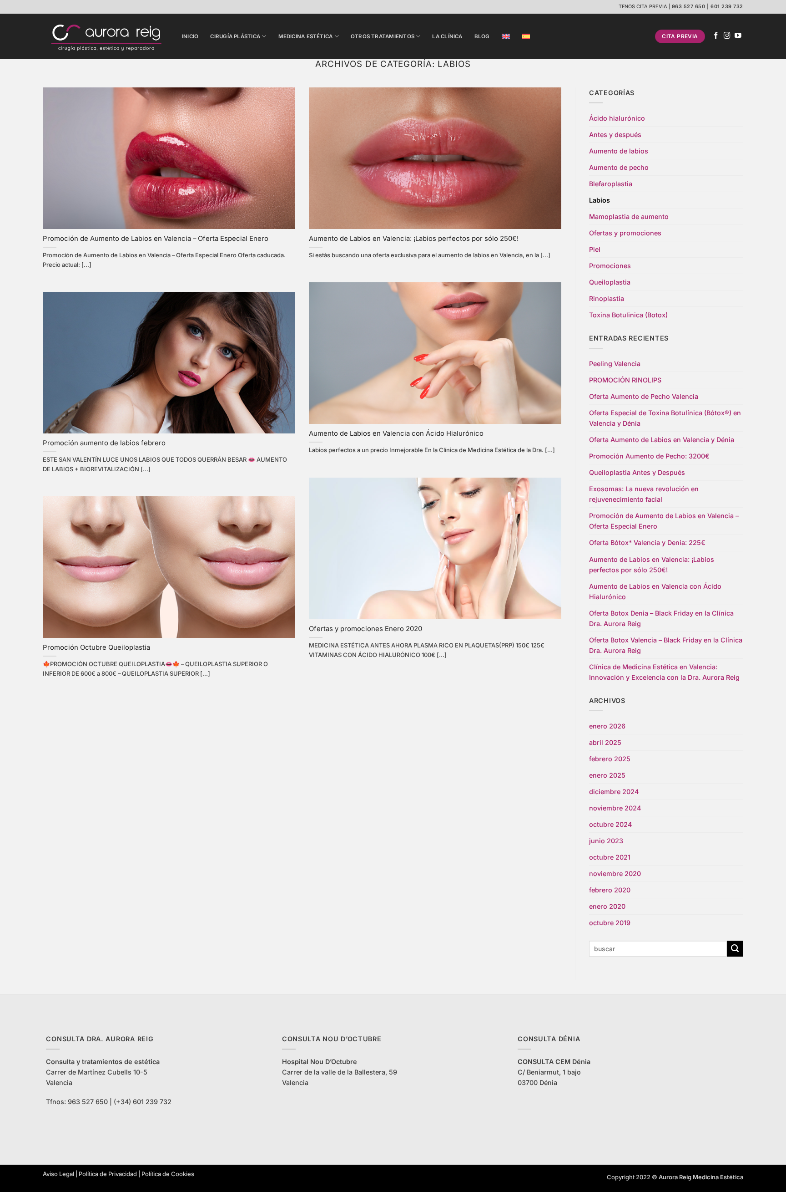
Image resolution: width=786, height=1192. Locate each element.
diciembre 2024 (614, 791)
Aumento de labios (618, 151)
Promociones (610, 266)
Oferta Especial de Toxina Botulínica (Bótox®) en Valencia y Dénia (665, 418)
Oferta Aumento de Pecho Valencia (643, 396)
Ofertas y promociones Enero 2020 (365, 629)
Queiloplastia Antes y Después (637, 472)
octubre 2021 (609, 857)
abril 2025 (605, 742)
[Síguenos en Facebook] (716, 36)
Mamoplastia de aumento (629, 216)
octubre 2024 (610, 824)
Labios (599, 200)
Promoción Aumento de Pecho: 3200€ (649, 456)
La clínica (447, 36)
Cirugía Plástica (235, 36)
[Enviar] (735, 949)
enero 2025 (607, 775)
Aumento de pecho (619, 167)
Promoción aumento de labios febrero (104, 443)
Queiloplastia (609, 282)
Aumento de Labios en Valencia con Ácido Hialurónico (396, 433)
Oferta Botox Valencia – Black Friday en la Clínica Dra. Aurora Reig (665, 645)
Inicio (190, 36)
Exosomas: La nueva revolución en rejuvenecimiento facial (644, 494)
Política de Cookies (167, 1173)
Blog (482, 36)
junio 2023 (606, 841)
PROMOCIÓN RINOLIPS (625, 380)
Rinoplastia (606, 298)
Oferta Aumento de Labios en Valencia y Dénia (661, 439)
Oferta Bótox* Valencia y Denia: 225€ (647, 542)
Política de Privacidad (108, 1173)
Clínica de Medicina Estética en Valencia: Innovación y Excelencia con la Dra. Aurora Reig (664, 672)
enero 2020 (607, 906)
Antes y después (615, 134)
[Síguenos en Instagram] (727, 36)
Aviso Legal (58, 1173)
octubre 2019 (609, 923)
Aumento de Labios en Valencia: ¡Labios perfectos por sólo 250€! (414, 238)
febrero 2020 (609, 890)
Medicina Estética (305, 36)
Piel (594, 249)
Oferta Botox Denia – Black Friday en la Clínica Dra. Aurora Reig (661, 618)
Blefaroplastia (610, 184)
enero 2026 (607, 726)
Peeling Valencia (614, 363)
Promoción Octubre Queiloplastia (96, 647)
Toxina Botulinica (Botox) (628, 315)
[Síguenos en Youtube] (738, 36)
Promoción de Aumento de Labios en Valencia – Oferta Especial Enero (155, 238)
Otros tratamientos (382, 36)
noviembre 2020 (615, 873)
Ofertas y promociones (625, 233)
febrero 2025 (609, 759)
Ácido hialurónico (617, 118)
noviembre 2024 (615, 808)
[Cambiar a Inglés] (506, 36)
